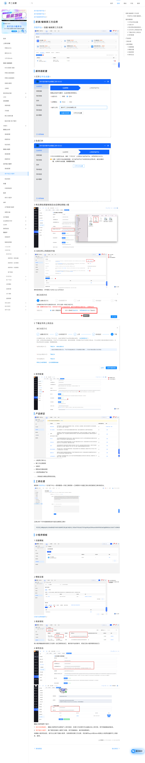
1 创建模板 (130, 47)
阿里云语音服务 (9, 78)
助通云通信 (8, 83)
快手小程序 (8, 198)
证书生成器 (45, 76)
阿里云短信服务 (9, 73)
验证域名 (7, 145)
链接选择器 (8, 242)
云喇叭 (7, 88)
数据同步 (7, 139)
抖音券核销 (8, 188)
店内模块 (8, 284)
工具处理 (128, 41)
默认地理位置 (9, 116)
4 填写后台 (130, 54)
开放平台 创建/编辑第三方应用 (135, 16)
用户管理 (10, 272)
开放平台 (39, 27)
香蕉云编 (7, 212)
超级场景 (8, 298)
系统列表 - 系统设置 (13, 258)
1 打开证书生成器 (132, 22)
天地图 (7, 111)
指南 (118, 3)
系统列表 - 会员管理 (13, 263)
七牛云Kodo (8, 58)
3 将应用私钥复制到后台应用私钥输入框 (135, 27)
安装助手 (7, 237)
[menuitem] (111, 3)
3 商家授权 (130, 52)
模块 (125, 3)
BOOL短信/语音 (9, 68)
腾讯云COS (8, 53)
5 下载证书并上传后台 (134, 32)
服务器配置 (129, 19)
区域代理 (8, 289)
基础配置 (7, 134)
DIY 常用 (8, 294)
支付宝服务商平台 (40, 17)
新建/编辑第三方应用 (132, 13)
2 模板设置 (130, 49)
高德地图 (7, 105)
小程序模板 (129, 44)
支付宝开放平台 (40, 11)
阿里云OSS (8, 48)
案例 (138, 3)
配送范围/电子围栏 (10, 121)
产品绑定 (128, 38)
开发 (131, 3)
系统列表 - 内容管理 (13, 267)
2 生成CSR (130, 24)
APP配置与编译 (9, 207)
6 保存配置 (130, 35)
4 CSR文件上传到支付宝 (134, 30)
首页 (111, 3)
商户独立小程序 (9, 174)
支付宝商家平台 (40, 14)
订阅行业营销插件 (40, 617)
